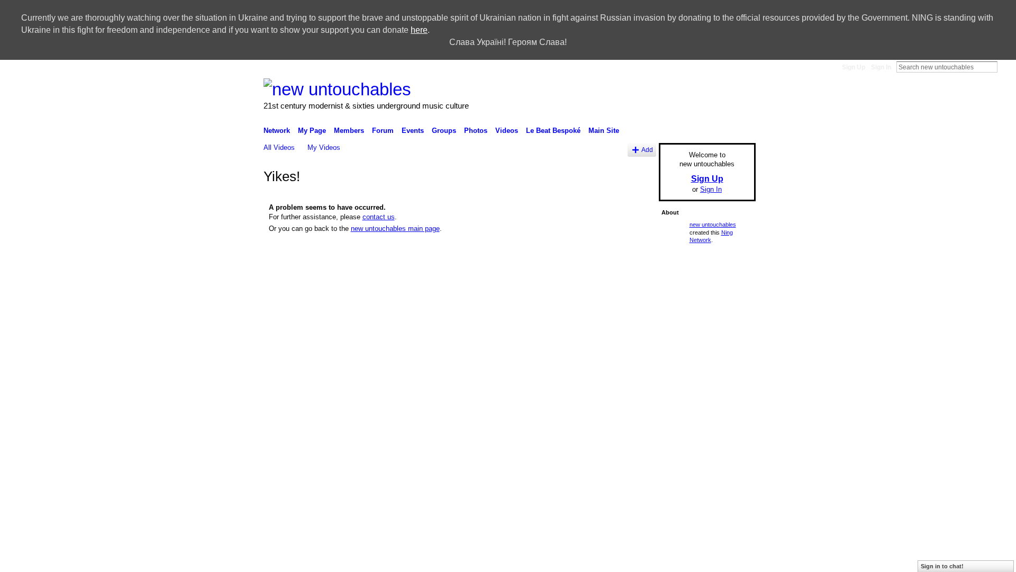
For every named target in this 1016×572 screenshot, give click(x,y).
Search (1006, 67)
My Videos (323, 147)
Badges (587, 369)
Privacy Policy (680, 369)
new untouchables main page (395, 229)
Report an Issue (629, 369)
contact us (378, 217)
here (419, 29)
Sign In (881, 67)
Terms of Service (732, 369)
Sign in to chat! (942, 566)
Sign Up (853, 67)
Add (647, 149)
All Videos (279, 147)
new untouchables (713, 224)
